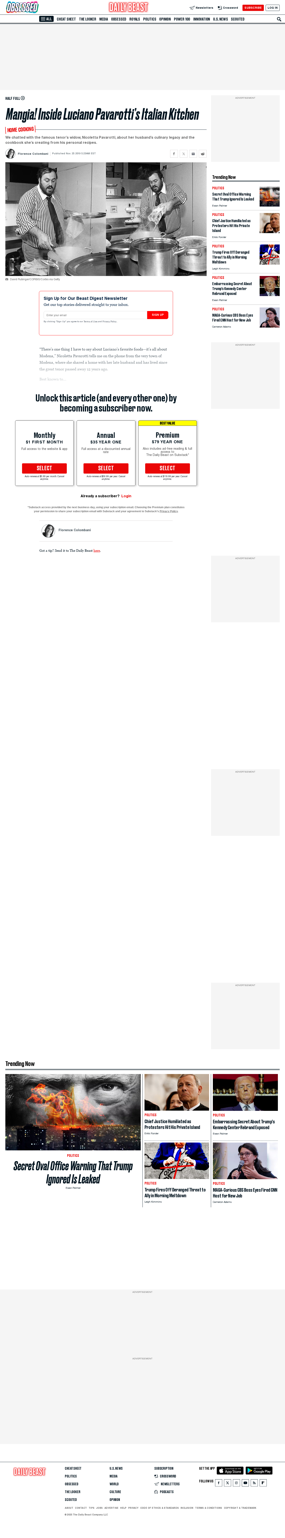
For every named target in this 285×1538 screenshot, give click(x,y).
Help (123, 1508)
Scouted (237, 19)
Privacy (133, 1508)
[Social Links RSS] (254, 1483)
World (114, 1484)
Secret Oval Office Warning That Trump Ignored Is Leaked (73, 1172)
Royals (134, 19)
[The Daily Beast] (129, 8)
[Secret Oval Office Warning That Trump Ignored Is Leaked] (270, 205)
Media (103, 19)
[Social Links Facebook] (218, 1483)
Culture (115, 1492)
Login (126, 496)
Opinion (165, 19)
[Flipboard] (263, 1483)
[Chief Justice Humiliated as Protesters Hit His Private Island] (270, 232)
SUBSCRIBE (253, 7)
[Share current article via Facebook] (174, 154)
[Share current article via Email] (193, 154)
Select (44, 468)
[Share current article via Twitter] (183, 154)
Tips (91, 1508)
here (97, 550)
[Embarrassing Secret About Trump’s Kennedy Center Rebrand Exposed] (270, 295)
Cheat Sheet (66, 19)
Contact (81, 1508)
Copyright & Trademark (240, 1508)
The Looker (87, 19)
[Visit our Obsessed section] (36, 8)
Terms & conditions (208, 1508)
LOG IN (273, 7)
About (69, 1508)
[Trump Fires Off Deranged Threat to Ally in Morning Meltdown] (270, 263)
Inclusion (187, 1508)
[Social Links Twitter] (227, 1483)
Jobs (99, 1508)
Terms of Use (91, 322)
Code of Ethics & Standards (159, 1508)
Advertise (111, 1508)
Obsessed (118, 19)
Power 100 (182, 19)
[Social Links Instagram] (236, 1483)
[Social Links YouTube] (245, 1483)
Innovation (201, 19)
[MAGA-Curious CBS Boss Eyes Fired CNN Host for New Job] (270, 326)
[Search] (279, 19)
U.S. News (220, 19)
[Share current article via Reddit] (203, 154)
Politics (149, 19)
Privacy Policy (109, 322)
